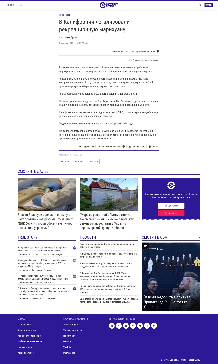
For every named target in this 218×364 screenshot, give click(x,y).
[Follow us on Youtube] (126, 326)
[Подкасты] (154, 326)
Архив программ (26, 352)
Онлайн (67, 341)
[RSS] (147, 326)
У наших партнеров (72, 330)
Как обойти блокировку (29, 335)
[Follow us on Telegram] (140, 326)
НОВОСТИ (88, 237)
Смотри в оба (154, 237)
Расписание (69, 352)
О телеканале (24, 324)
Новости (64, 14)
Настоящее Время (68, 37)
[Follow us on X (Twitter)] (119, 326)
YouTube (67, 347)
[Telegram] (200, 5)
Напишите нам (25, 347)
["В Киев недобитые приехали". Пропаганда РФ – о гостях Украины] (171, 277)
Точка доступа (70, 324)
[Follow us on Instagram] (133, 326)
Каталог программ (27, 330)
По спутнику (69, 335)
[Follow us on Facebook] (112, 326)
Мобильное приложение (30, 341)
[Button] (120, 52)
